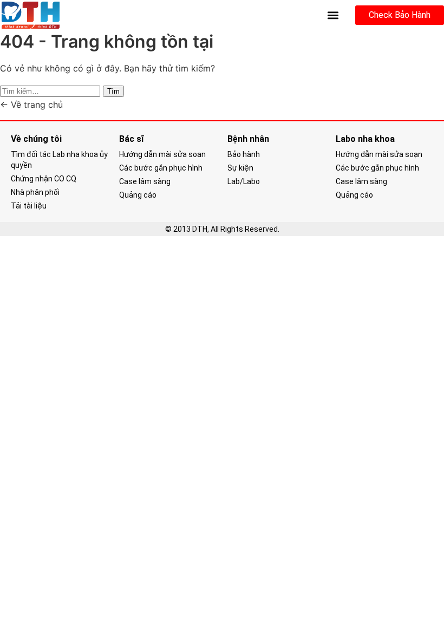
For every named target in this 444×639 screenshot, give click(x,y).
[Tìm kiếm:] (51, 90)
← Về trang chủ (31, 104)
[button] (333, 15)
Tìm (113, 91)
